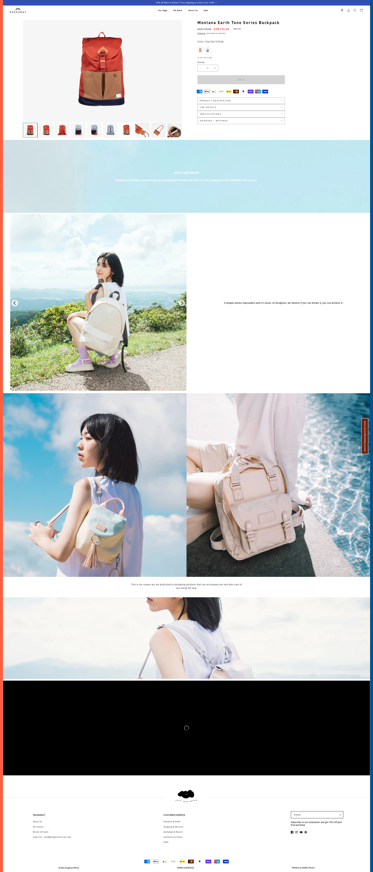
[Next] (182, 303)
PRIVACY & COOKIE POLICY (303, 868)
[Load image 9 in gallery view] (158, 130)
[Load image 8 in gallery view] (142, 130)
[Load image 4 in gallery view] (78, 130)
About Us (37, 821)
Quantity (201, 62)
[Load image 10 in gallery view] (174, 130)
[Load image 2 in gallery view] (46, 130)
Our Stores (38, 827)
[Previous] (15, 303)
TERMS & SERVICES (185, 868)
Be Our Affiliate (41, 832)
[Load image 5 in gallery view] (94, 130)
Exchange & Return (173, 832)
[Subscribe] (340, 814)
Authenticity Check (173, 837)
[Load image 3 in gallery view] (62, 130)
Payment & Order (172, 821)
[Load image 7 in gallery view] (126, 130)
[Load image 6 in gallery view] (110, 130)
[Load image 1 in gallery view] (30, 130)
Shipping (201, 33)
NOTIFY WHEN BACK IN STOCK (364, 436)
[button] (355, 10)
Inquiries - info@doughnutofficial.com (52, 837)
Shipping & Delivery (173, 827)
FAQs (165, 842)
